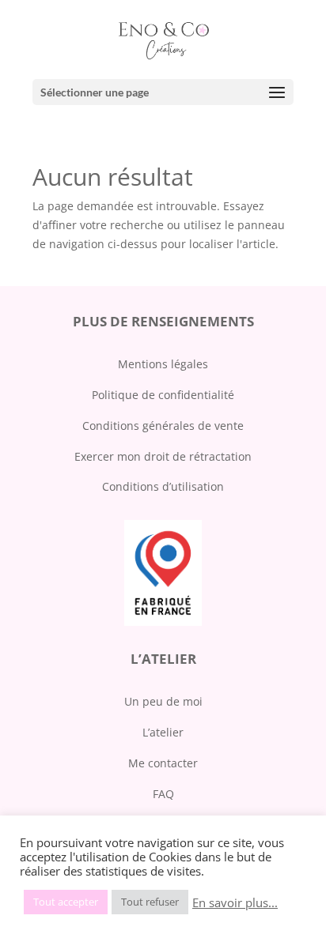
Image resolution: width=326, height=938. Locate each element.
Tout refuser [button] (150, 902)
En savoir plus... (235, 902)
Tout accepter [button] (65, 902)
